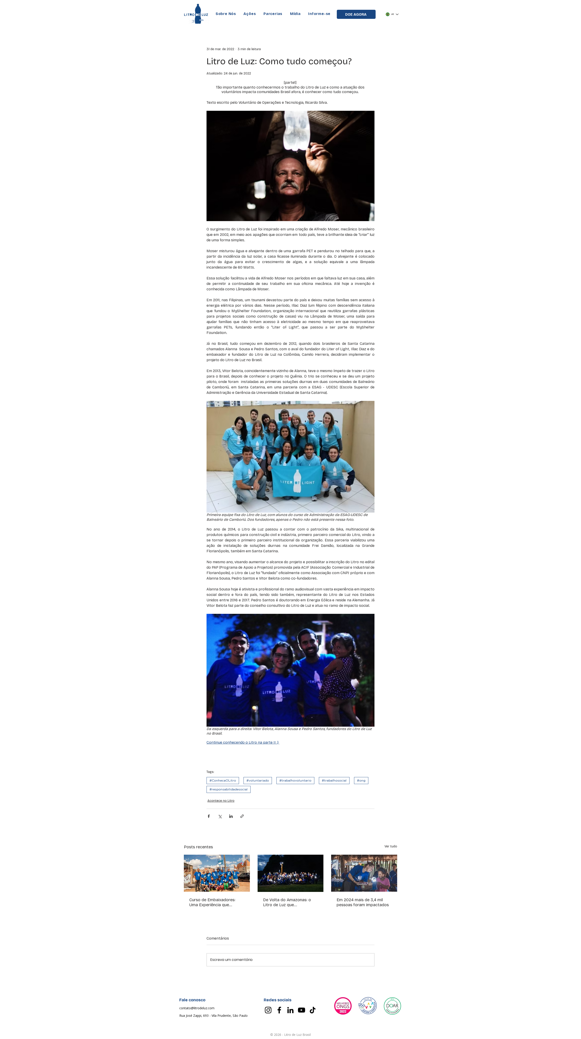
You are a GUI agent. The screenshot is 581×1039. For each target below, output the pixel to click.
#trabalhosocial (334, 780)
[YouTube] (301, 1010)
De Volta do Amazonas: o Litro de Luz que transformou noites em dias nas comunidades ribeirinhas (290, 902)
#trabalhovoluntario (295, 780)
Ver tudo (390, 846)
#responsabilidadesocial (228, 789)
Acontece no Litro (220, 801)
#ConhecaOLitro (222, 780)
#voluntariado (257, 780)
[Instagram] (268, 1010)
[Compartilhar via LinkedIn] (231, 816)
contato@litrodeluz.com (196, 1008)
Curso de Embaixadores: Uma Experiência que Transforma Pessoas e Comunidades (212, 902)
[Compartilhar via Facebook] (209, 816)
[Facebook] (279, 1010)
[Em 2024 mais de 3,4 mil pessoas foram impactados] (364, 873)
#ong (361, 780)
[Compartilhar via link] (242, 816)
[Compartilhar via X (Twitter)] (220, 816)
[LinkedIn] (290, 1010)
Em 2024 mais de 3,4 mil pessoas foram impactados (363, 902)
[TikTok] (312, 1010)
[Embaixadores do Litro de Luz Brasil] (217, 873)
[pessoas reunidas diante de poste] (291, 873)
